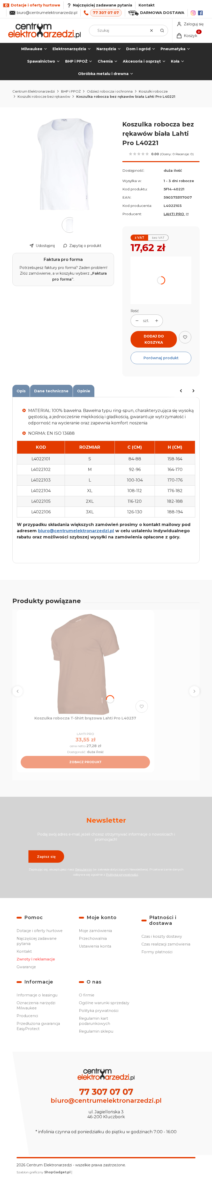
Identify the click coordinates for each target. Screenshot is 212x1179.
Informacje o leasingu (37, 995)
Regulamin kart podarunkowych (94, 1021)
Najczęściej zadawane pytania (37, 941)
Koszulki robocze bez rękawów (44, 96)
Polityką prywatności (122, 874)
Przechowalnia (93, 938)
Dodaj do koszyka (154, 339)
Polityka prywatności (98, 1010)
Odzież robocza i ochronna (110, 91)
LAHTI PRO (174, 214)
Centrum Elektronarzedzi (33, 91)
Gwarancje (26, 967)
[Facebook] (200, 13)
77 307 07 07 (106, 12)
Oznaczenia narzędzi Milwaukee (36, 1005)
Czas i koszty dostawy (161, 936)
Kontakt (147, 5)
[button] (162, 30)
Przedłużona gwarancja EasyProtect (38, 1026)
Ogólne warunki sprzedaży (104, 1003)
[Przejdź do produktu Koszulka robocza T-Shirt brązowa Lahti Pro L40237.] (85, 664)
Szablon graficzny (44, 1172)
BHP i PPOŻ (71, 91)
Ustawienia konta (95, 946)
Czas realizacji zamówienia (165, 944)
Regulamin (83, 869)
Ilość (135, 311)
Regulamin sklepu (96, 1031)
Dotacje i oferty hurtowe (40, 930)
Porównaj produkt (161, 358)
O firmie (86, 995)
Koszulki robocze (153, 91)
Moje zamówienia (95, 930)
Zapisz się (46, 856)
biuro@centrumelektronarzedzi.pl (47, 12)
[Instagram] (193, 13)
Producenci (27, 1015)
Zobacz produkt (85, 762)
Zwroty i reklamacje (36, 959)
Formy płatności (156, 952)
